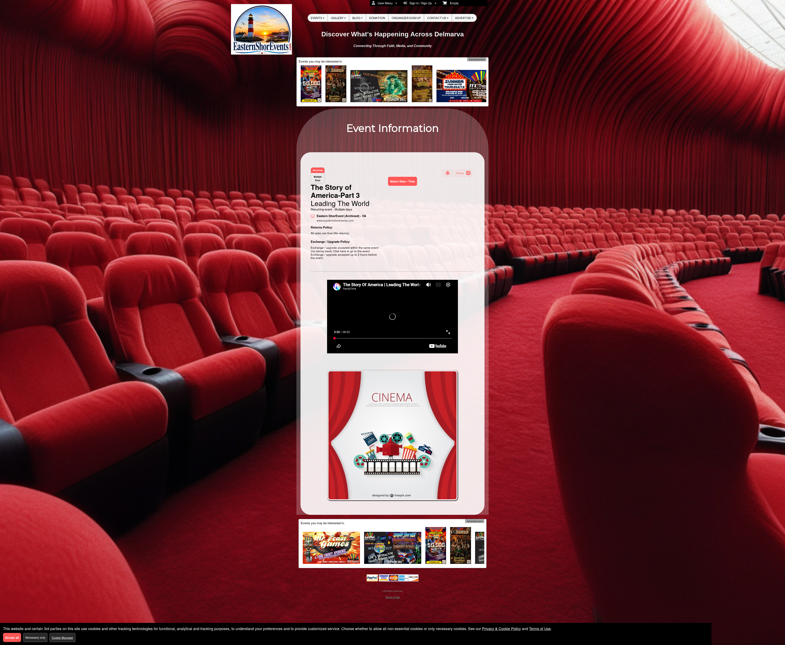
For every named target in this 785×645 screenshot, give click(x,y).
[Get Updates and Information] (448, 173)
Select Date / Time (402, 181)
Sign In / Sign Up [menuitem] (420, 3)
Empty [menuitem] (453, 3)
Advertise (463, 18)
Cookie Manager (62, 638)
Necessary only (35, 637)
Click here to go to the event (351, 251)
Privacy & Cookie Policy (501, 628)
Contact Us (437, 18)
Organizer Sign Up (406, 18)
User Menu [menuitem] (384, 3)
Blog (356, 18)
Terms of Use (392, 597)
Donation (377, 18)
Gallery (337, 18)
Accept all (12, 637)
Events (317, 18)
